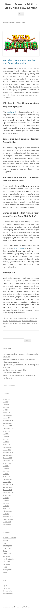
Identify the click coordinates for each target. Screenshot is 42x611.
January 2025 (7, 450)
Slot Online (22, 318)
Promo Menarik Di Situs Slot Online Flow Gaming (21, 6)
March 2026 (6, 413)
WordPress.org (8, 594)
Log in (5, 586)
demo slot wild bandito (29, 321)
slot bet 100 (6, 556)
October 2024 (7, 458)
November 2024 (8, 455)
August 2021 (7, 522)
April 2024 (6, 474)
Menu (21, 14)
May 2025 (6, 439)
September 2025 (8, 429)
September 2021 (8, 519)
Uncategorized (7, 570)
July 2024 (6, 466)
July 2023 (6, 498)
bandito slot (11, 112)
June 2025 (6, 437)
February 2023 (7, 511)
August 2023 (7, 495)
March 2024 (6, 476)
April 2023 (6, 506)
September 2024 (8, 460)
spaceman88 (19, 248)
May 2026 (6, 407)
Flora (4, 543)
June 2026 (6, 405)
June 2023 (6, 500)
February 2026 (7, 415)
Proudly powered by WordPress (20, 607)
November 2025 (8, 423)
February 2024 (7, 479)
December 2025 (8, 421)
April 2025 (6, 442)
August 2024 (7, 463)
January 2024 (7, 482)
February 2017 (7, 524)
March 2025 (6, 445)
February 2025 (7, 447)
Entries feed (7, 588)
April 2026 (6, 410)
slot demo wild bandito (10, 323)
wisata (5, 572)
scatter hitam (7, 554)
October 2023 (7, 490)
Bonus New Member (9, 538)
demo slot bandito (15, 321)
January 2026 (7, 418)
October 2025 (7, 426)
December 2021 (8, 516)
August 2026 (7, 399)
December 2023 (8, 484)
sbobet (5, 551)
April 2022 (6, 514)
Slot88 (5, 567)
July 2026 (6, 402)
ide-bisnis (6, 607)
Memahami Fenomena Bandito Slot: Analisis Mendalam (19, 61)
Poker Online (7, 548)
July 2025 (6, 434)
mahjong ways (7, 546)
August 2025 (7, 431)
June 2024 (6, 468)
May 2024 (6, 471)
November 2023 (8, 487)
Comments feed (8, 591)
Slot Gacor (6, 562)
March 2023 (6, 508)
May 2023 (6, 503)
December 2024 (8, 453)
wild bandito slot (24, 323)
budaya (5, 540)
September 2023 (8, 492)
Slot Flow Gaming (8, 559)
